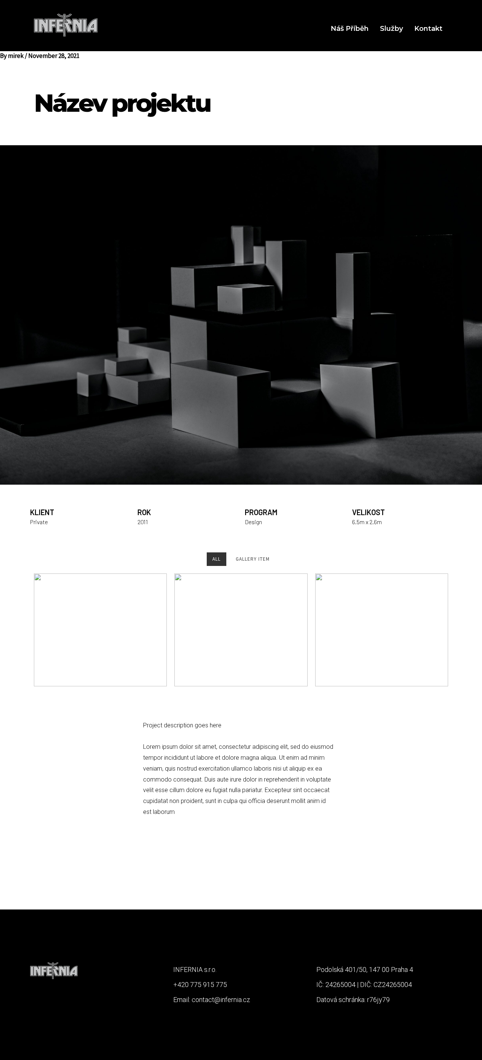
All (216, 559)
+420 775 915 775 (200, 985)
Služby (391, 28)
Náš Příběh (350, 28)
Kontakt (428, 28)
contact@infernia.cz (221, 1000)
